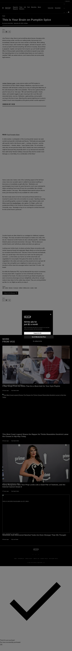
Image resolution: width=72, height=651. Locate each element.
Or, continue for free (37, 341)
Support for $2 (37, 333)
